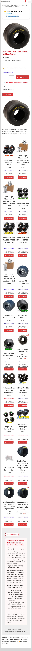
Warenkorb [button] (10, 177)
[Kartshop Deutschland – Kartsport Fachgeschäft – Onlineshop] (5, 1)
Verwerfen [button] (5, 643)
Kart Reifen (14, 5)
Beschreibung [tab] (8, 94)
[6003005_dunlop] (16, 35)
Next (27, 36)
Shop (7, 5)
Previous (5, 36)
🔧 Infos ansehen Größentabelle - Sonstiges (16, 82)
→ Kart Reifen (8, 13)
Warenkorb (23, 77)
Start (3, 5)
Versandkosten (17, 60)
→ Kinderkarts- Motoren (11, 15)
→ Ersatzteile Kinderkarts (11, 16)
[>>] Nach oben (12, 534)
